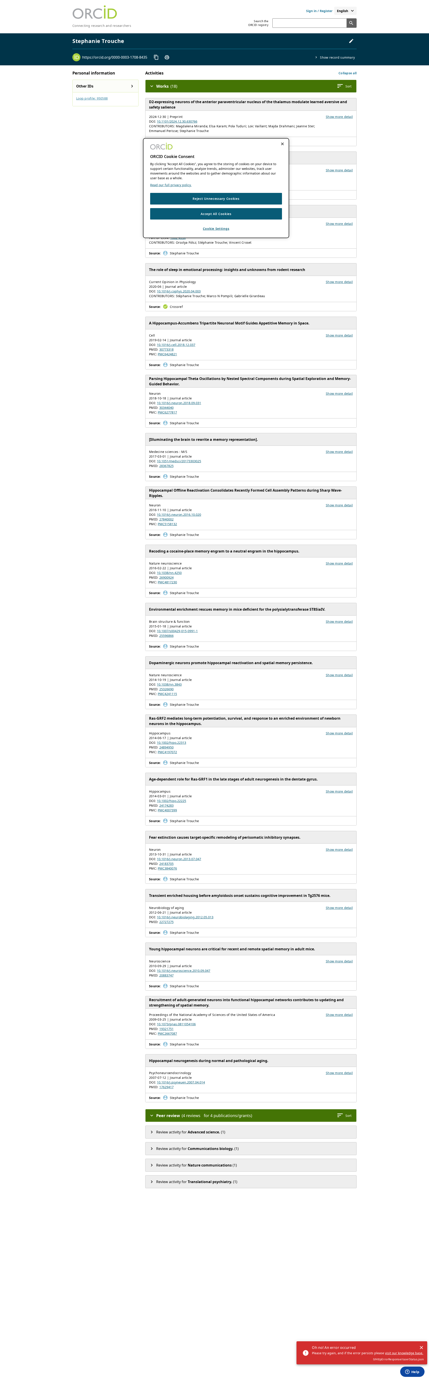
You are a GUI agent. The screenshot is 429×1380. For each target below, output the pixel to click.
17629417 (166, 1087)
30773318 (166, 349)
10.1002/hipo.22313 (171, 742)
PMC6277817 (167, 412)
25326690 (166, 689)
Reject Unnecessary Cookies (216, 198)
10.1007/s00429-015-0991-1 (177, 631)
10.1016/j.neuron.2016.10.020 (179, 514)
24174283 (166, 805)
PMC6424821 (167, 354)
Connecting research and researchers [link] (101, 25)
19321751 (166, 1029)
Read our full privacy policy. (170, 185)
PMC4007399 (167, 810)
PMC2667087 (167, 1033)
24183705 (166, 864)
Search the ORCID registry (258, 23)
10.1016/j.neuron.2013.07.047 (179, 859)
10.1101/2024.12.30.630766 (177, 121)
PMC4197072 (167, 752)
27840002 (166, 519)
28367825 (166, 466)
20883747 (166, 975)
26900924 (166, 577)
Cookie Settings (216, 228)
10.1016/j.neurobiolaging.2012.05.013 (185, 917)
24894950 (166, 747)
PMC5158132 (167, 524)
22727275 (166, 922)
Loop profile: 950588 (92, 98)
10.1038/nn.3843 (169, 684)
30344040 (166, 407)
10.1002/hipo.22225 (171, 801)
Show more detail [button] (339, 117)
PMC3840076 (167, 868)
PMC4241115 (167, 694)
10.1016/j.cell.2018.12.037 (176, 345)
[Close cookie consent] (282, 144)
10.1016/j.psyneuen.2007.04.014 (181, 1082)
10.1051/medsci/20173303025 (179, 461)
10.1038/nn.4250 (169, 573)
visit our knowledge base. (404, 1353)
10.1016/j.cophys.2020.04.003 (179, 291)
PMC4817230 (167, 582)
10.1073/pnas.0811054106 (176, 1024)
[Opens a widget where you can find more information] (412, 1372)
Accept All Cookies (216, 213)
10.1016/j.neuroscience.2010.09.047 (183, 970)
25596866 (166, 635)
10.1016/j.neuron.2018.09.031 (179, 403)
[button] (348, 73)
